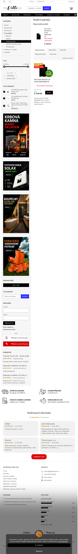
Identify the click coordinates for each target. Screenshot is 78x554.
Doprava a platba (8, 476)
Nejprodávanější (40, 54)
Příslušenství (10, 47)
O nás (31, 1)
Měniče (8, 36)
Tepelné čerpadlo (46, 506)
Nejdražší (63, 50)
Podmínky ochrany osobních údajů (14, 489)
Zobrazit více (39, 457)
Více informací (63, 541)
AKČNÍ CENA (12, 78)
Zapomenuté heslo (9, 329)
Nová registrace (8, 327)
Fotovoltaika (8, 33)
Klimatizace (7, 30)
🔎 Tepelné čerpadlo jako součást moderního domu (19, 501)
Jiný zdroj (44, 520)
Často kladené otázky (10, 478)
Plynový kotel (45, 511)
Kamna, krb (44, 515)
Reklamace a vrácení (10, 484)
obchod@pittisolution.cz (51, 471)
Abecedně (53, 54)
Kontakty (41, 1)
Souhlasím (40, 545)
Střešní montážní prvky (13, 44)
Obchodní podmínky (9, 486)
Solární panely (10, 41)
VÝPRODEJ (12, 76)
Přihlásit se (9, 323)
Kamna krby (8, 28)
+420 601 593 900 (50, 474)
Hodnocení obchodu (39, 412)
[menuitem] (5, 14)
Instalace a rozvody (10, 49)
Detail (49, 92)
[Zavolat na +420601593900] (6, 1)
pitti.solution (48, 480)
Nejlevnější (52, 50)
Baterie (8, 39)
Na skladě (11, 73)
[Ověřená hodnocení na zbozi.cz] (26, 532)
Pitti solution (48, 477)
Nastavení (39, 551)
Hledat (46, 8)
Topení (6, 25)
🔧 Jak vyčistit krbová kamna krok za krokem (17, 498)
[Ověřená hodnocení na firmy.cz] (51, 532)
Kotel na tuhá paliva (47, 501)
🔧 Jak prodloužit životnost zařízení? (15, 504)
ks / (16, 285)
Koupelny (7, 52)
